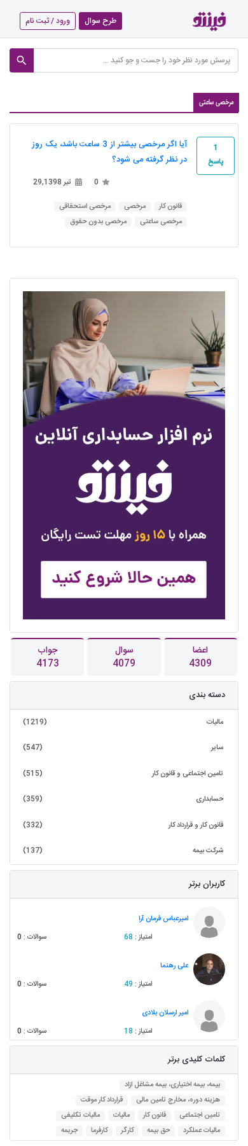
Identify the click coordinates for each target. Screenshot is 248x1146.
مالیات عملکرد (201, 1131)
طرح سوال (100, 21)
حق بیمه (158, 1131)
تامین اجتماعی (199, 1115)
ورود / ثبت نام (47, 21)
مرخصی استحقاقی (85, 207)
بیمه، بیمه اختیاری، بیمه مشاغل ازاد (172, 1085)
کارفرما (99, 1131)
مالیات (121, 1115)
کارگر (127, 1131)
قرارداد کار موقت (102, 1100)
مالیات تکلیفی (80, 1115)
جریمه (69, 1131)
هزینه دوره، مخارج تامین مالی (178, 1100)
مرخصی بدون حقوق (98, 222)
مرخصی (135, 207)
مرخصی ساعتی (161, 222)
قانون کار (170, 207)
